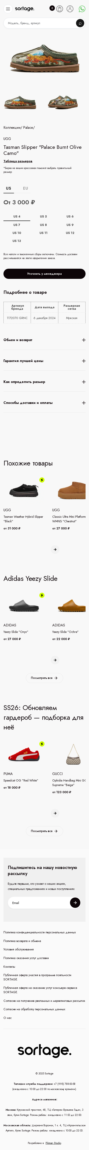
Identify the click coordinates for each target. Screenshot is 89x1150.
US (8, 188)
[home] (24, 8)
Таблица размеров (17, 161)
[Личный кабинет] (70, 8)
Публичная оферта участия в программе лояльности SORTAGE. (37, 977)
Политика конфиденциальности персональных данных (39, 932)
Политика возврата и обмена (22, 941)
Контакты (9, 967)
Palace (28, 127)
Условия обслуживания (18, 949)
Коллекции (12, 127)
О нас (7, 1018)
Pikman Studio (53, 1143)
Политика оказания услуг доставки (26, 958)
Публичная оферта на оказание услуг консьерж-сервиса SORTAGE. (40, 990)
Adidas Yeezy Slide (30, 578)
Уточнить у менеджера (44, 274)
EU (25, 188)
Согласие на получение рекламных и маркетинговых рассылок (44, 1001)
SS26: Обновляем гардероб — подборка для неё (43, 717)
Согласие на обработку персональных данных (34, 1009)
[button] (8, 8)
